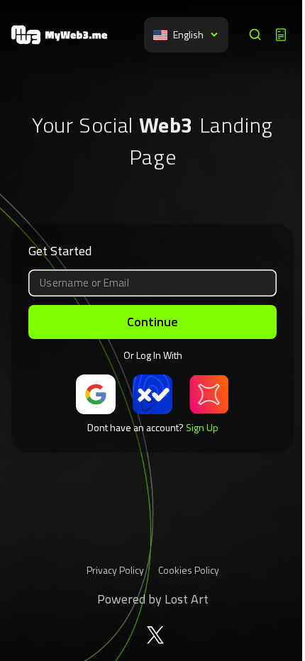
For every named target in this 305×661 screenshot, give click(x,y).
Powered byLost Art (153, 599)
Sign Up (202, 427)
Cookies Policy (188, 569)
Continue (152, 321)
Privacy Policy (115, 569)
